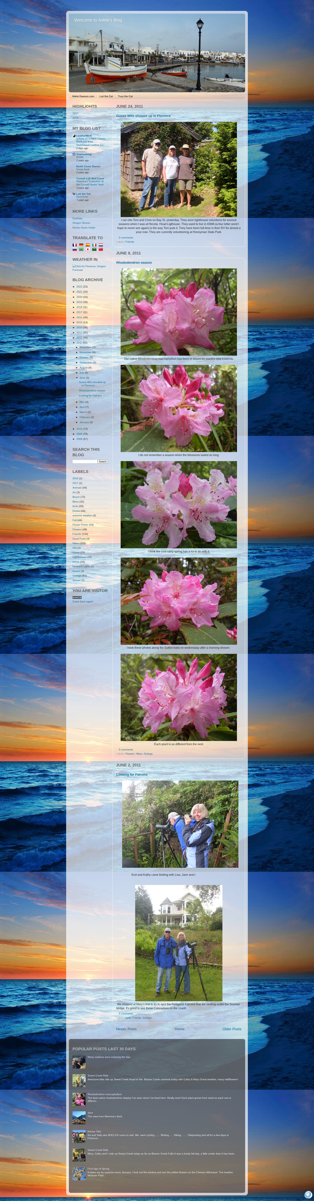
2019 (80, 302)
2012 (80, 337)
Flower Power (80, 524)
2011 (80, 342)
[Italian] (95, 245)
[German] (82, 245)
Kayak (76, 552)
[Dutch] (101, 245)
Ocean (76, 571)
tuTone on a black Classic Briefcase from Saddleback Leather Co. (91, 142)
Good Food (79, 538)
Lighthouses (79, 557)
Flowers (129, 753)
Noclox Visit (94, 1131)
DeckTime (82, 196)
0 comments (126, 237)
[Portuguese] (82, 249)
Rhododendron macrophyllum (105, 1094)
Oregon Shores (81, 222)
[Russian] (75, 249)
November (86, 352)
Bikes (76, 501)
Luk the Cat (106, 96)
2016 (75, 117)
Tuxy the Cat (125, 96)
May (82, 401)
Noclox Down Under (84, 227)
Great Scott (82, 169)
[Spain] (88, 245)
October (85, 357)
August (84, 367)
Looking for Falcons (132, 774)
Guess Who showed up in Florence (143, 116)
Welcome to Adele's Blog (98, 20)
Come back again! (83, 601)
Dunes (76, 510)
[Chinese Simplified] (101, 249)
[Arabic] (95, 249)
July (82, 372)
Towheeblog (84, 154)
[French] (75, 245)
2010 (80, 428)
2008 (80, 439)
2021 (80, 291)
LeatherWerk (84, 135)
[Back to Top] (308, 1195)
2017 (75, 113)
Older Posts (231, 1029)
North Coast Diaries (88, 166)
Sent (90, 1112)
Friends (129, 241)
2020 (80, 296)
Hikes (139, 753)
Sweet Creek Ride (98, 1075)
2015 (80, 322)
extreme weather (82, 515)
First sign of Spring (98, 1168)
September (86, 362)
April (82, 407)
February (85, 417)
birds (128, 1017)
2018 (80, 307)
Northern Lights (81, 566)
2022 (80, 286)
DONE (80, 157)
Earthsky (77, 218)
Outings (148, 753)
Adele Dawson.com (83, 96)
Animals (77, 487)
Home (179, 1029)
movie (76, 561)
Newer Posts (126, 1029)
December (86, 347)
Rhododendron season (134, 262)
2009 (80, 433)
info (75, 547)
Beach (76, 496)
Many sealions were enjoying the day (109, 1057)
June (83, 377)
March (84, 412)
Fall (75, 520)
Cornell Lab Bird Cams (90, 178)
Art (74, 492)
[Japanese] (88, 249)
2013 (80, 332)
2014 (80, 327)
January (85, 422)
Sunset (76, 580)
